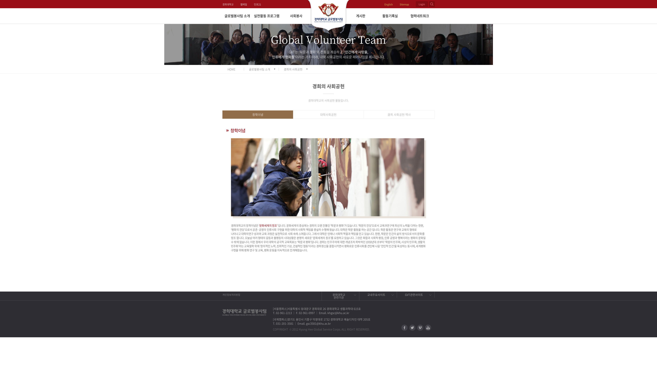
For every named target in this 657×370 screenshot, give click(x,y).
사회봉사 (296, 15)
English (388, 4)
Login (422, 4)
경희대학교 (228, 4)
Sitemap (404, 4)
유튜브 (428, 328)
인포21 (257, 4)
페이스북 (404, 328)
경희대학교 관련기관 (338, 296)
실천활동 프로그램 (266, 15)
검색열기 (432, 4)
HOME (231, 69)
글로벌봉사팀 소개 (237, 15)
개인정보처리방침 (231, 294)
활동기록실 (390, 15)
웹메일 (243, 4)
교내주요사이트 (376, 295)
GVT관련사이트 (414, 295)
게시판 (360, 15)
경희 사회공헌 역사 (399, 114)
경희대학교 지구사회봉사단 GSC (328, 16)
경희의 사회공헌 (293, 69)
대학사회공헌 (328, 114)
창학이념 (257, 114)
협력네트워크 (419, 15)
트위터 (412, 328)
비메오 (420, 328)
